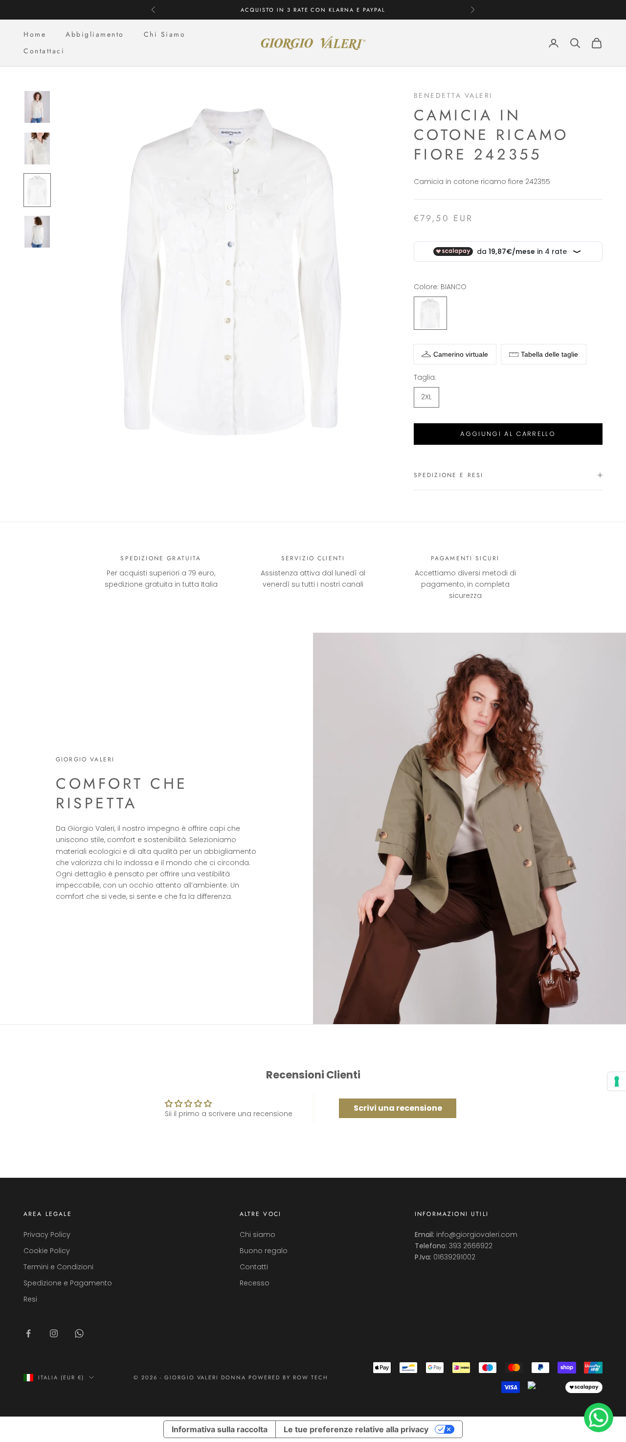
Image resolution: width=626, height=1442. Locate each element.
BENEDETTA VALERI (453, 95)
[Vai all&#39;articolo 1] (37, 107)
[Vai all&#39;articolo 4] (37, 232)
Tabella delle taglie (549, 354)
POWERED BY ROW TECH (288, 1377)
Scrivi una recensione (398, 1108)
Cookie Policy (46, 1251)
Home (34, 34)
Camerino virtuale (460, 354)
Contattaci (44, 51)
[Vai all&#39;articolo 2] (37, 148)
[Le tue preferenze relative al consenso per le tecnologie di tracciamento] (616, 1081)
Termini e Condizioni (58, 1267)
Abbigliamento (95, 34)
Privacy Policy (46, 1234)
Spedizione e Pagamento (67, 1283)
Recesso (254, 1283)
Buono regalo (264, 1251)
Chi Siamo (165, 34)
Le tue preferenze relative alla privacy (356, 1429)
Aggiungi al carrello (508, 433)
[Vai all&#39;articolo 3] (37, 190)
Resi (30, 1299)
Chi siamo (257, 1234)
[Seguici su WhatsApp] (79, 1333)
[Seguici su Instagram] (54, 1333)
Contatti (254, 1267)
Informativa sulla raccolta (220, 1429)
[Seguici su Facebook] (28, 1333)
